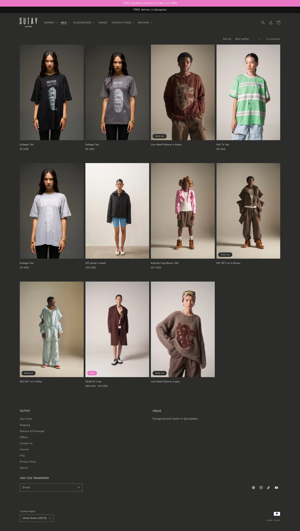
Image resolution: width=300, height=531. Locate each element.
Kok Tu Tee (222, 144)
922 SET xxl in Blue (31, 381)
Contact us (26, 443)
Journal (24, 449)
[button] (50, 22)
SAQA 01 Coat (93, 381)
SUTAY (277, 520)
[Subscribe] (78, 487)
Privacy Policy (28, 461)
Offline (24, 437)
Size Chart (26, 418)
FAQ (22, 455)
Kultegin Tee (27, 144)
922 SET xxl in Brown (228, 263)
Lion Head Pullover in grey (165, 381)
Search (24, 467)
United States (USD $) (34, 518)
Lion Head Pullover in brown (166, 144)
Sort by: (227, 38)
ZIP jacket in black (95, 263)
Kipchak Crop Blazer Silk (164, 263)
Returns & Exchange (32, 431)
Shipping (25, 425)
